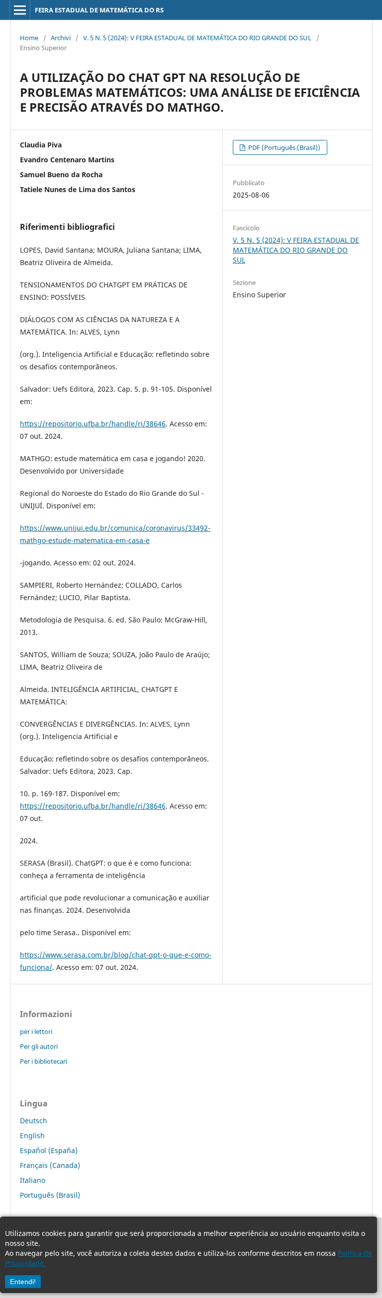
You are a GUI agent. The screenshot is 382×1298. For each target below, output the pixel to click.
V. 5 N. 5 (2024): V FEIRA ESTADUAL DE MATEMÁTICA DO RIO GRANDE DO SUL (197, 37)
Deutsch (33, 1120)
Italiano (32, 1180)
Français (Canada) (50, 1165)
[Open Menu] (20, 10)
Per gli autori (39, 1046)
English (32, 1135)
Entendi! (23, 1282)
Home (29, 37)
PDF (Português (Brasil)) (283, 147)
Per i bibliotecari (43, 1061)
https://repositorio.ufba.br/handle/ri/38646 (93, 423)
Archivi (61, 37)
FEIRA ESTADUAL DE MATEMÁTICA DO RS (99, 9)
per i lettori (36, 1031)
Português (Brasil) (50, 1195)
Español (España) (49, 1150)
